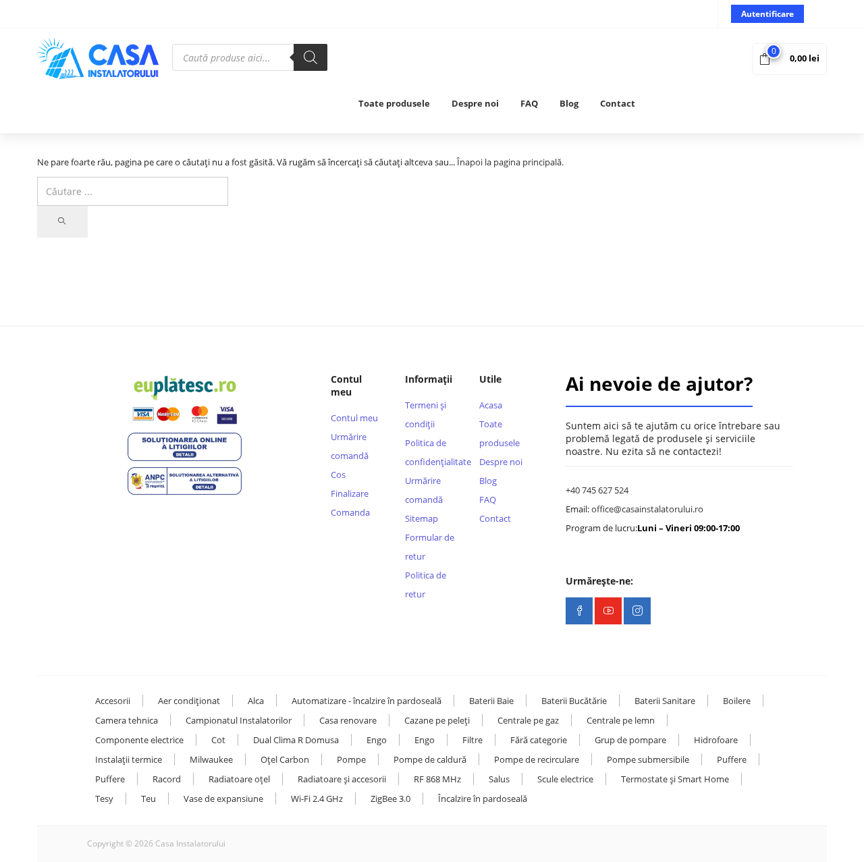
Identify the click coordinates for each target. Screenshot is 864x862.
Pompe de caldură (430, 759)
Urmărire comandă (350, 446)
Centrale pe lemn (621, 720)
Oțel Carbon (285, 759)
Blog (569, 103)
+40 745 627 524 (597, 490)
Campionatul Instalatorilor (239, 720)
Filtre (472, 740)
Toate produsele (394, 103)
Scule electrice (565, 779)
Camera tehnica (126, 720)
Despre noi (475, 103)
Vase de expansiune (223, 798)
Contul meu (354, 418)
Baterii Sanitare (664, 701)
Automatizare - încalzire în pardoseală (366, 701)
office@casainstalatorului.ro (647, 509)
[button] (789, 58)
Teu (148, 798)
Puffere (732, 759)
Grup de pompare (630, 740)
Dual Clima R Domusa (296, 740)
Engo (377, 740)
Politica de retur (425, 584)
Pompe (351, 759)
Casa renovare (348, 720)
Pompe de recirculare (536, 759)
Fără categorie (538, 740)
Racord (167, 779)
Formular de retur (429, 546)
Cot (218, 740)
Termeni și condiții (425, 414)
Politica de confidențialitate (432, 452)
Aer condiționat (189, 701)
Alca (256, 701)
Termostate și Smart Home (675, 779)
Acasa (490, 405)
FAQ (529, 103)
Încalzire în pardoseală (482, 798)
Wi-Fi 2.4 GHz (317, 798)
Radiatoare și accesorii (342, 779)
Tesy (104, 798)
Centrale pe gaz (528, 720)
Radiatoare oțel (239, 779)
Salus (499, 779)
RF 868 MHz (437, 779)
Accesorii (112, 701)
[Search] (310, 57)
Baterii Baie (491, 701)
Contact (617, 103)
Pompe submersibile (648, 759)
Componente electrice (139, 740)
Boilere (737, 701)
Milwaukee (211, 759)
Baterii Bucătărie (574, 701)
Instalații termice (128, 759)
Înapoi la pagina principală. (510, 162)
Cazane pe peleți (437, 720)
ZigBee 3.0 (390, 798)
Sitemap (421, 518)
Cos (338, 474)
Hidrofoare (716, 740)
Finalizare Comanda (350, 502)
